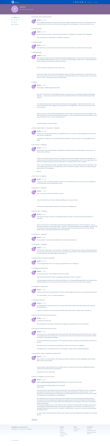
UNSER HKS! (35, 82)
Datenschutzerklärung (91, 430)
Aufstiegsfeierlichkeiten (37, 52)
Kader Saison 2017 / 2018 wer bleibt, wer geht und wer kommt (44, 315)
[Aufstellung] (82, 2)
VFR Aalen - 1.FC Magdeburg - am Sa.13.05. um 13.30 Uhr (43, 376)
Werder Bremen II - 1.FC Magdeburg (39, 144)
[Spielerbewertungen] (80, 2)
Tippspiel (61, 430)
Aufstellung (62, 435)
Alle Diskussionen (77, 428)
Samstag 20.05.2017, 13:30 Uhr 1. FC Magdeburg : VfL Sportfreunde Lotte (47, 353)
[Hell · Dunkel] (85, 2)
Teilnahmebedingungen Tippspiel (91, 433)
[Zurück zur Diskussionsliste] (2, 2)
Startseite (62, 428)
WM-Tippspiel (62, 432)
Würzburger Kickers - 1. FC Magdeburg (40, 211)
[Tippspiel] (78, 2)
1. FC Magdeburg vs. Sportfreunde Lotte (40, 268)
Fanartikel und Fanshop (37, 28)
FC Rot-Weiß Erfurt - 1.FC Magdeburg (40, 234)
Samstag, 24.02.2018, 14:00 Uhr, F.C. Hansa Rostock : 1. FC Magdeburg (46, 128)
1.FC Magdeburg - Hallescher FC (39, 300)
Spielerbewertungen (64, 434)
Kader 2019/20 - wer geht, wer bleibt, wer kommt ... (42, 16)
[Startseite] (76, 2)
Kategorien (76, 430)
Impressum (89, 428)
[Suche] (73, 2)
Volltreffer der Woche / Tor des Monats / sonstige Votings (44, 258)
